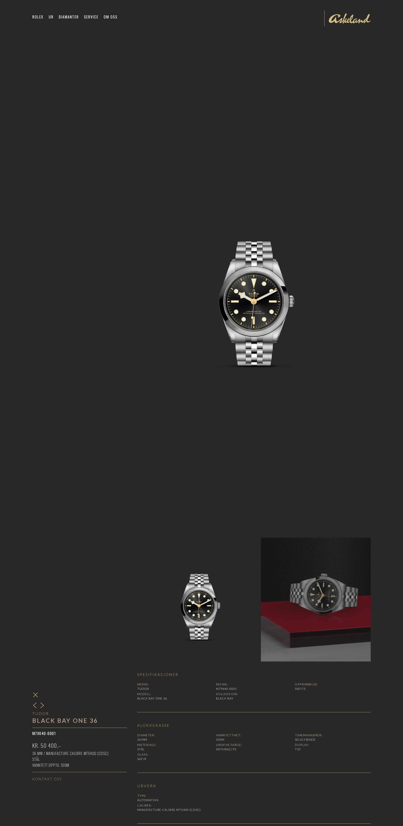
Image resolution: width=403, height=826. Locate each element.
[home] (350, 18)
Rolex (37, 17)
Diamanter (69, 17)
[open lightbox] (254, 289)
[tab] (199, 600)
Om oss (111, 17)
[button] (51, 17)
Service (91, 17)
